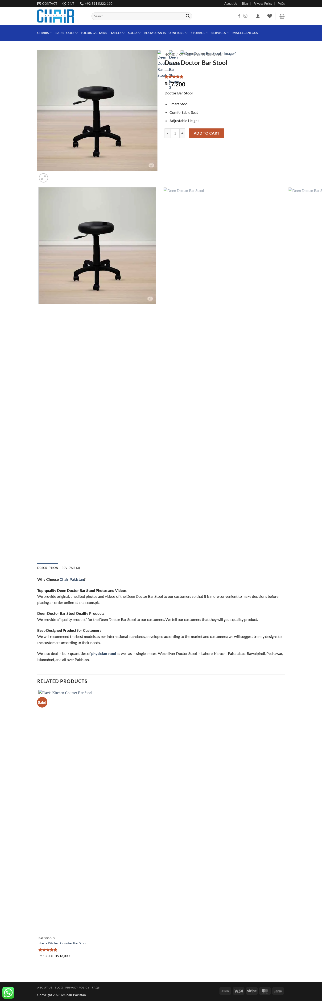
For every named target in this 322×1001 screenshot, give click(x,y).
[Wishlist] (269, 16)
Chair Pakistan (72, 579)
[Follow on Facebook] (239, 16)
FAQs (281, 3)
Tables (116, 33)
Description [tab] (47, 568)
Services (218, 33)
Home (170, 54)
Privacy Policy (262, 3)
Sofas (132, 33)
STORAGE (198, 33)
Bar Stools (64, 33)
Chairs (43, 33)
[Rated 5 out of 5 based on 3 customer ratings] (225, 77)
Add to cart (207, 133)
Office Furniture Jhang (200, 54)
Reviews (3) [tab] (71, 568)
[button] (258, 16)
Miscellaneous (245, 33)
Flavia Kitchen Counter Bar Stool (62, 943)
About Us (230, 3)
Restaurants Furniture (164, 33)
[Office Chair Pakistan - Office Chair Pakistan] (60, 16)
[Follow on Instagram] (245, 16)
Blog (245, 3)
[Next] (54, 175)
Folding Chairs (94, 33)
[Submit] (188, 16)
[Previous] (39, 545)
